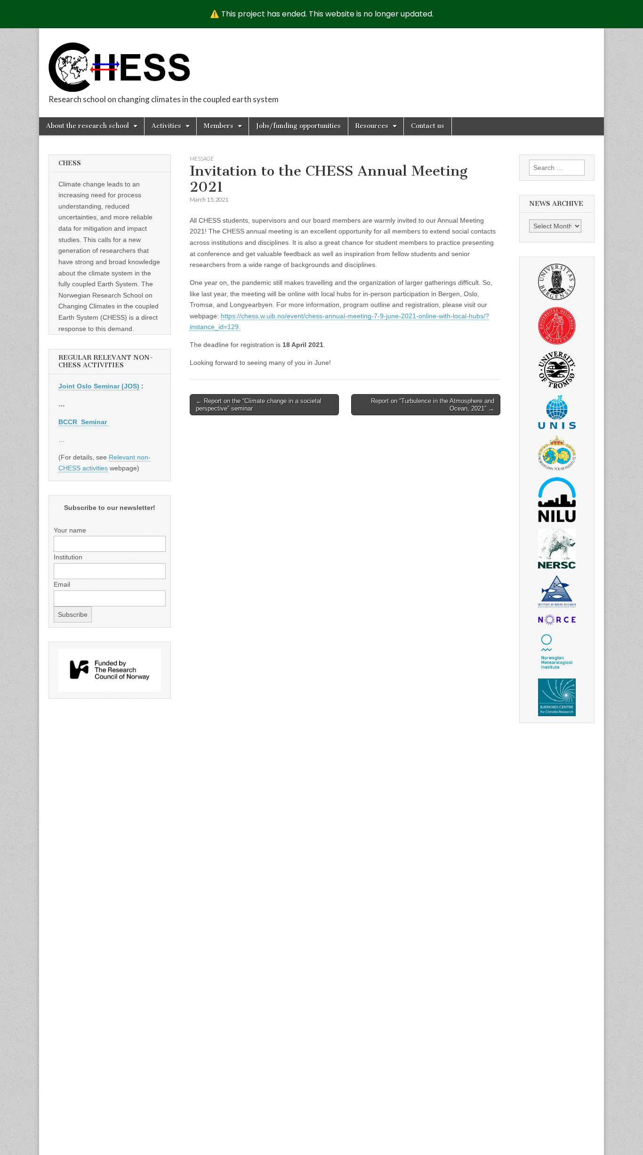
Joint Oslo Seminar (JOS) (98, 386)
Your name (70, 530)
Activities (166, 126)
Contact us (427, 126)
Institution (68, 557)
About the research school (87, 126)
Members (218, 126)
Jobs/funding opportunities (298, 126)
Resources (371, 126)
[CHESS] (119, 62)
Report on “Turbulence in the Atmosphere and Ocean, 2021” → (432, 404)
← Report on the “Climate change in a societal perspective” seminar (259, 404)
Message (202, 158)
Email (62, 584)
